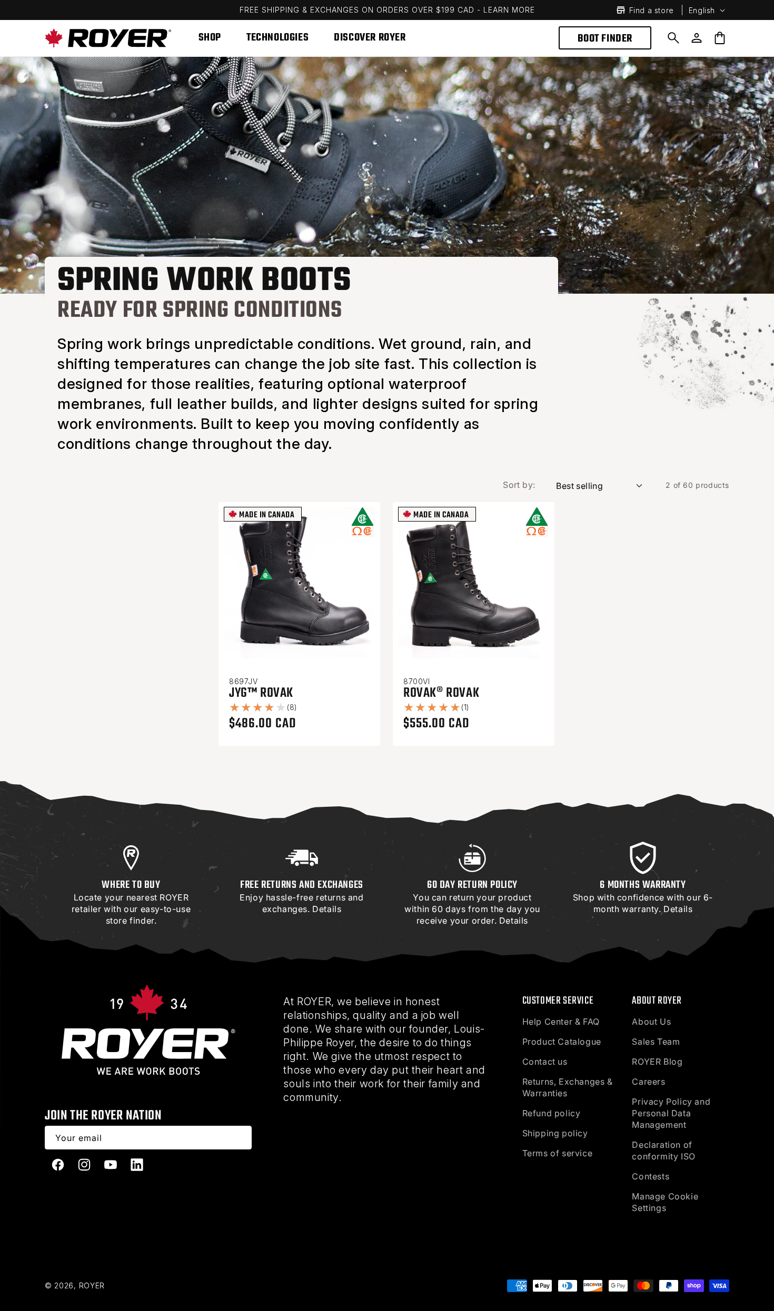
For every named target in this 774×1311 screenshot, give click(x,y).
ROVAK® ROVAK (441, 693)
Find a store (651, 10)
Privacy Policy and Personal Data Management (671, 1113)
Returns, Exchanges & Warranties (567, 1087)
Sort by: (519, 484)
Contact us (545, 1061)
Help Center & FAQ (561, 1021)
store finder (130, 920)
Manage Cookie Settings (665, 1202)
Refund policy (551, 1113)
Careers (648, 1081)
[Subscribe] (240, 1137)
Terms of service (557, 1153)
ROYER (92, 1285)
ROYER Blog (657, 1061)
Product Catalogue (561, 1041)
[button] (673, 37)
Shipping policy (555, 1133)
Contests (650, 1176)
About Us (651, 1021)
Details (326, 909)
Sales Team (656, 1041)
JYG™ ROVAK (261, 693)
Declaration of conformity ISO (663, 1150)
